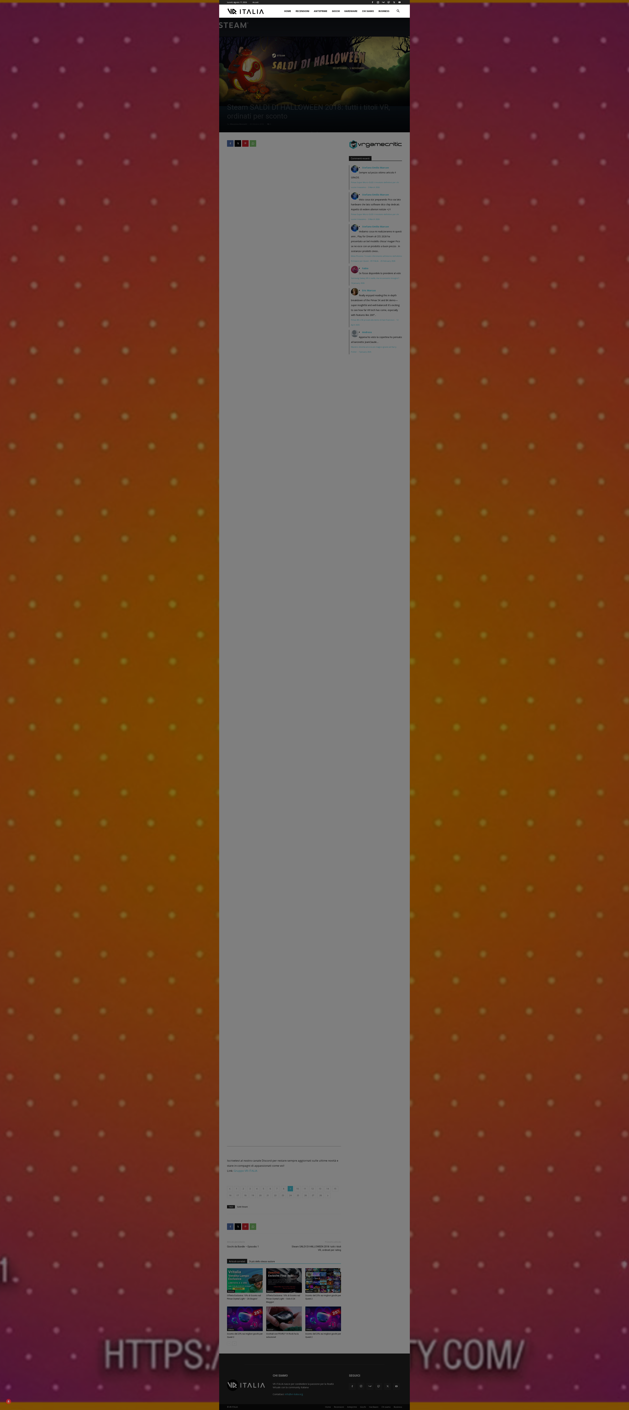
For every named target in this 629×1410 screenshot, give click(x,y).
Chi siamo (368, 11)
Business (384, 11)
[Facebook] (372, 2)
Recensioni (302, 11)
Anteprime (320, 11)
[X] (394, 2)
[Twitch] (388, 2)
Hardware (350, 11)
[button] (398, 11)
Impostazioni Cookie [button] (293, 721)
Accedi (255, 2)
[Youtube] (399, 2)
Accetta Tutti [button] (315, 721)
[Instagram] (377, 2)
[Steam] (383, 2)
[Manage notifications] (8, 1401)
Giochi (336, 11)
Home (287, 11)
